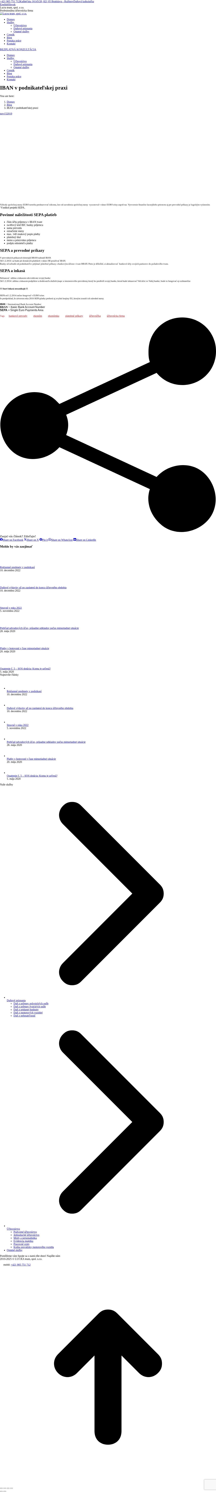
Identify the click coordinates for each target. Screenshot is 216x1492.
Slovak (12, 4)
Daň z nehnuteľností (24, 1015)
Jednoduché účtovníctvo (26, 1235)
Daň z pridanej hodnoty (26, 1009)
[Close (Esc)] (1, 1488)
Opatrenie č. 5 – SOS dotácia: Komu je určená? (25, 668)
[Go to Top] (108, 1484)
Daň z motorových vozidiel (28, 1012)
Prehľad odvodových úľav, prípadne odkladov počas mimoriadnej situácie (39, 628)
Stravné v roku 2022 (11, 607)
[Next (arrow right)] (4, 1491)
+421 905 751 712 (10, 1)
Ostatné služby (14, 1250)
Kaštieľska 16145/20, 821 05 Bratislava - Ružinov (46, 1)
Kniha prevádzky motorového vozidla (34, 1247)
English (4, 4)
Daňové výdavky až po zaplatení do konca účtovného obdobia (33, 587)
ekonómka (53, 315)
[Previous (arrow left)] (1, 1491)
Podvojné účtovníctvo (25, 1231)
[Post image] (9, 564)
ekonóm (37, 315)
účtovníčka (95, 315)
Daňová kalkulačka (83, 1)
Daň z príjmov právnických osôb (31, 1003)
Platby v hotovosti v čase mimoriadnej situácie (24, 648)
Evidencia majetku (23, 1241)
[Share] (4, 1488)
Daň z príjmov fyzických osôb (30, 1006)
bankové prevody (18, 315)
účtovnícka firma (116, 315)
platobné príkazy (74, 315)
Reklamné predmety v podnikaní (17, 567)
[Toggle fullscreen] (8, 1488)
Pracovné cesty (22, 1244)
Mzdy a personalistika (25, 1238)
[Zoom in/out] (11, 1488)
